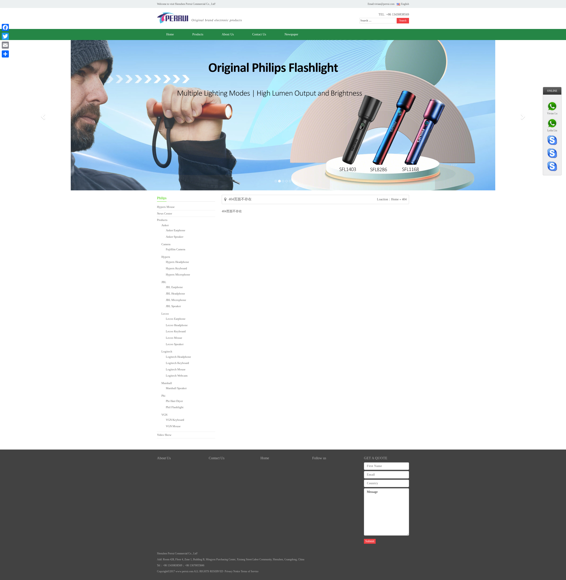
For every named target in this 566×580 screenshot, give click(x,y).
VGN (164, 414)
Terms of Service (249, 571)
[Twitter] (5, 36)
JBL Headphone (175, 293)
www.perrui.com (184, 571)
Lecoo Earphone (175, 318)
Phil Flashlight (175, 407)
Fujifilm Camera (175, 249)
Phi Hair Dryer (174, 401)
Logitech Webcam (176, 375)
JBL (163, 282)
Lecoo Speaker (175, 344)
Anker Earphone (175, 230)
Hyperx (165, 256)
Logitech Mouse (175, 369)
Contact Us (259, 34)
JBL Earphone (174, 287)
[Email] (5, 45)
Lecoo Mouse (174, 337)
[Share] (5, 54)
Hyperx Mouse (166, 207)
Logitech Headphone (178, 356)
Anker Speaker (174, 236)
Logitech (166, 351)
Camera (165, 244)
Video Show (164, 434)
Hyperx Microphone (178, 274)
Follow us (319, 458)
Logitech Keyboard (177, 363)
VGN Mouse (173, 426)
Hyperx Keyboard (176, 268)
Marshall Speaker (176, 388)
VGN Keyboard (175, 419)
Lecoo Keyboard (176, 331)
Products (197, 34)
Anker (165, 225)
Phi (163, 395)
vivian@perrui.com (384, 4)
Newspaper (291, 34)
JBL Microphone (176, 300)
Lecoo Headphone (177, 325)
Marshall (166, 383)
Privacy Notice (232, 571)
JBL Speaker (173, 306)
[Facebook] (5, 27)
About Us (228, 34)
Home (170, 34)
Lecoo (165, 313)
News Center (164, 213)
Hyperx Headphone (177, 262)
